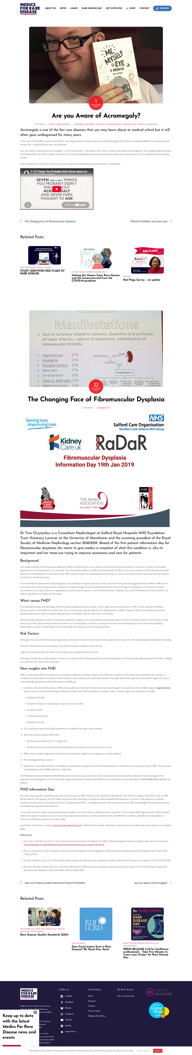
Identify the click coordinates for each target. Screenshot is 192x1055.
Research (66, 124)
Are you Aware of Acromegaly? (96, 116)
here (117, 163)
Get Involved (114, 8)
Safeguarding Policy (97, 1016)
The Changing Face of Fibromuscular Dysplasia (50, 221)
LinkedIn (68, 996)
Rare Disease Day (92, 8)
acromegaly (79, 124)
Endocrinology (55, 124)
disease (82, 272)
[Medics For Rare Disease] (30, 13)
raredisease (31, 267)
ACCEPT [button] (158, 1050)
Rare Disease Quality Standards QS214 (44, 934)
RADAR (149, 779)
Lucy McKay (40, 124)
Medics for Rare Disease (133, 943)
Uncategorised (103, 407)
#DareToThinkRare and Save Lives (148, 221)
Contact (144, 8)
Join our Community (125, 996)
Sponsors (92, 1001)
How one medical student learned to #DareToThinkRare (55, 882)
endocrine (100, 124)
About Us (50, 8)
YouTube (68, 1020)
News (63, 8)
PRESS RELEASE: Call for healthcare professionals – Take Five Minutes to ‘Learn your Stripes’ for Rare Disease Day (146, 953)
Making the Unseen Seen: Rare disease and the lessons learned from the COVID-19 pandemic (96, 278)
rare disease (151, 124)
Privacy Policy (94, 1011)
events (167, 825)
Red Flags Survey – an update (141, 280)
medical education (114, 124)
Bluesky (68, 1008)
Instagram (69, 1014)
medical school (129, 124)
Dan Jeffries (90, 124)
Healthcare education (30, 929)
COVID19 (75, 272)
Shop (132, 8)
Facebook (69, 1002)
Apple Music (70, 1032)
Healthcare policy (49, 929)
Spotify (68, 1026)
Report (40, 267)
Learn (74, 8)
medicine (141, 124)
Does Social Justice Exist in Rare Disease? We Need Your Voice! (91, 948)
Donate (164, 8)
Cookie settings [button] (143, 1050)
